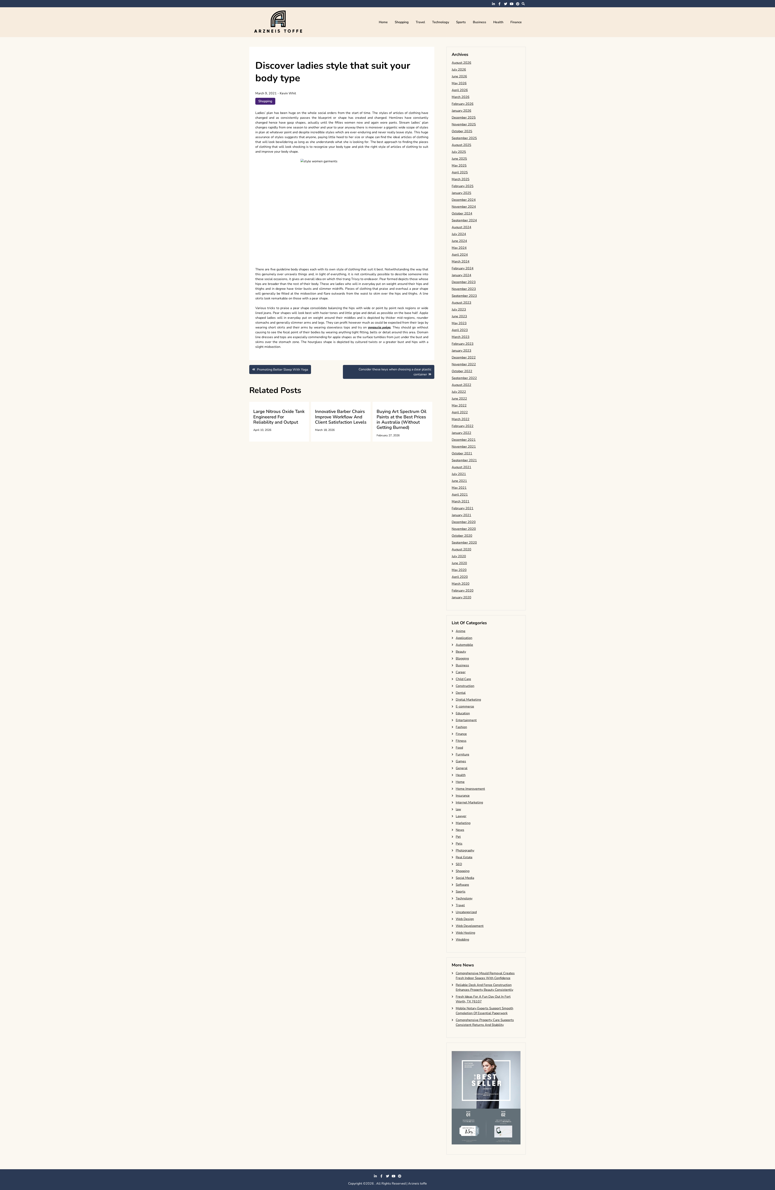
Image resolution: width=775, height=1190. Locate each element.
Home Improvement (470, 789)
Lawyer (461, 816)
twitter (506, 4)
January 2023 (461, 350)
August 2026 (461, 62)
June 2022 (459, 398)
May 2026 (459, 83)
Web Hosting (465, 933)
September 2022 (464, 378)
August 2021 (461, 467)
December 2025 (464, 117)
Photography (465, 850)
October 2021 (462, 453)
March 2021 (460, 501)
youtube (512, 4)
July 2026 (459, 69)
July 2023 (459, 309)
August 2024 (461, 227)
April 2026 (460, 90)
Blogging (462, 658)
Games (461, 761)
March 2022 (460, 419)
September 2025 (464, 138)
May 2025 (459, 165)
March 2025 (460, 179)
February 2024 (462, 268)
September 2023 (464, 296)
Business (479, 22)
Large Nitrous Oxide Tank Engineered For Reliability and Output (279, 416)
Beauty (461, 651)
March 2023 (460, 337)
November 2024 (464, 206)
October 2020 (462, 536)
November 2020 (464, 529)
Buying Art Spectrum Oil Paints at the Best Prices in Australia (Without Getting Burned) (401, 419)
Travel (420, 22)
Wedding (462, 939)
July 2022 (459, 392)
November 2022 (464, 364)
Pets (459, 843)
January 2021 (461, 515)
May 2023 (459, 323)
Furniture (462, 754)
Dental (461, 693)
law (458, 809)
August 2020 (461, 549)
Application (464, 638)
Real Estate (464, 857)
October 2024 (462, 213)
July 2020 (459, 556)
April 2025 (460, 172)
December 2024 (464, 200)
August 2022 (461, 385)
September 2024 (464, 220)
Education (463, 713)
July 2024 (459, 234)
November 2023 (464, 289)
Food (459, 747)
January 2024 (461, 275)
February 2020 (462, 590)
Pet (458, 837)
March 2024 (460, 261)
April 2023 (460, 330)
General (461, 768)
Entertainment (466, 720)
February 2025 (462, 186)
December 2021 (464, 440)
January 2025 (461, 193)
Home (383, 22)
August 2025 (461, 145)
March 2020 (460, 583)
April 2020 (460, 577)
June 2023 (459, 316)
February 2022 (462, 426)
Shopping (402, 22)
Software (462, 885)
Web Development (470, 926)
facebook (499, 4)
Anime (460, 631)
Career (461, 672)
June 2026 (459, 76)
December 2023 (464, 282)
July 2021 (459, 474)
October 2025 (462, 131)
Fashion (461, 727)
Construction (465, 686)
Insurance (463, 795)
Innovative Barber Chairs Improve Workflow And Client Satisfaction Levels (341, 416)
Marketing (463, 823)
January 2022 (461, 433)
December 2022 (464, 357)
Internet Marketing (469, 802)
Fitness (461, 741)
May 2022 (459, 405)
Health (498, 22)
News (460, 830)
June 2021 (459, 481)
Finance (516, 22)
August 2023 (461, 302)
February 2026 (462, 104)
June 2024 (459, 241)
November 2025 (464, 124)
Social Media (465, 878)
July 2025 (459, 152)
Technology (440, 22)
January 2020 (461, 597)
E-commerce (465, 706)
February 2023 (462, 344)
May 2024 (459, 248)
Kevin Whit (288, 93)
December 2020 (464, 522)
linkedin (493, 4)
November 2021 (464, 446)
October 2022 (462, 371)
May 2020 (459, 570)
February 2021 (462, 508)
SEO (459, 864)
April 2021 (460, 494)
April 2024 (460, 254)
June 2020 (459, 563)
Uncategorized (466, 912)
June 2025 (459, 158)
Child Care (463, 679)
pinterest (518, 4)
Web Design (465, 919)
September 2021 (464, 460)
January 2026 (461, 110)
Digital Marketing (468, 699)
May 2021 (459, 488)
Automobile (464, 645)
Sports (461, 22)
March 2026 (460, 97)
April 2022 (460, 412)
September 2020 (464, 542)
